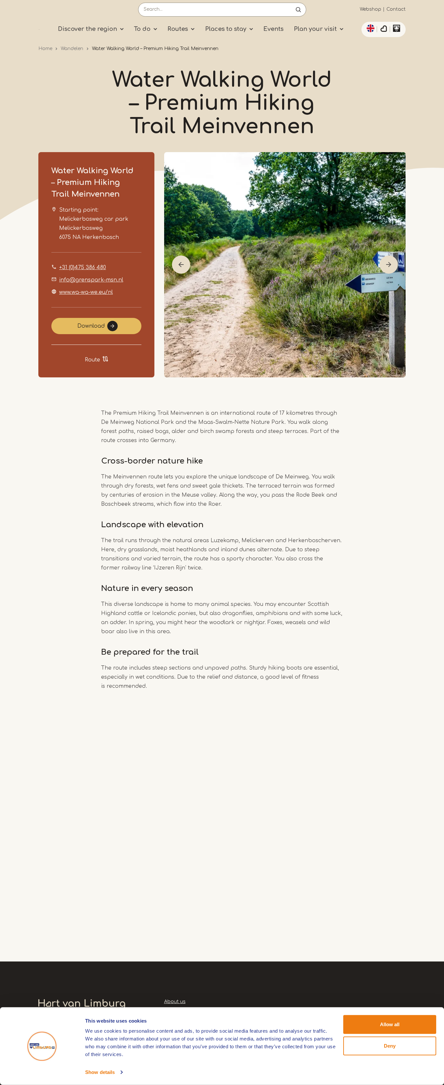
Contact (396, 9)
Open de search (298, 10)
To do (142, 29)
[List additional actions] (369, 28)
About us (175, 1001)
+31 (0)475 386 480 (82, 267)
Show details (100, 1072)
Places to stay (225, 29)
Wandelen (72, 48)
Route (92, 360)
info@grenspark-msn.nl (91, 280)
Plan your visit (315, 29)
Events (273, 29)
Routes (177, 29)
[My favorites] (383, 29)
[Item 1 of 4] (285, 264)
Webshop (370, 9)
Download (91, 326)
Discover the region (87, 29)
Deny (390, 1045)
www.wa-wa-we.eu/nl (86, 292)
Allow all (389, 1024)
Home (45, 48)
